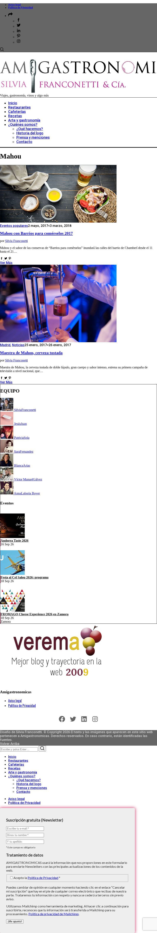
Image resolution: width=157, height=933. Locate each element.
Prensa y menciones (31, 788)
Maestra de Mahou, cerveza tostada (31, 352)
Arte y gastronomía (22, 772)
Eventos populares (14, 226)
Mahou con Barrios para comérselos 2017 (36, 233)
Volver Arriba (9, 744)
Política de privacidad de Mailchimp (53, 914)
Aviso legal (14, 4)
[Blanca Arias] (7, 465)
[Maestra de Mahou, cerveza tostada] (58, 341)
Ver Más (6, 263)
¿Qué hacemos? (28, 780)
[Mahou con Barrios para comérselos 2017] (58, 222)
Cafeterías (16, 764)
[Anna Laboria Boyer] (7, 493)
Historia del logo (28, 784)
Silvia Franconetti (16, 241)
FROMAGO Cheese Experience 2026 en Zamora (34, 614)
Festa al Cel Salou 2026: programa (24, 577)
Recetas (14, 768)
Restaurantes (18, 761)
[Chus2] (7, 423)
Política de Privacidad (20, 7)
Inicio (12, 757)
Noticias (18, 345)
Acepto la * (36, 878)
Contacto (23, 792)
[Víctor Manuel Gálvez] (7, 479)
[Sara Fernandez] (7, 451)
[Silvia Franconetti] (7, 410)
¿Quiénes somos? (21, 776)
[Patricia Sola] (7, 437)
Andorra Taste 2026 (14, 540)
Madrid (5, 345)
